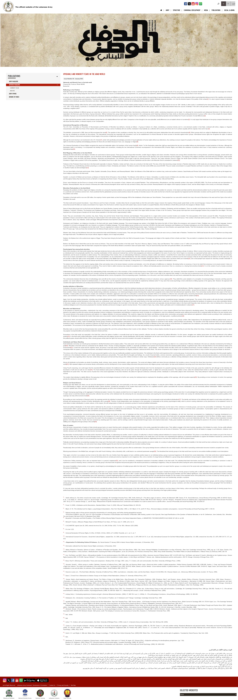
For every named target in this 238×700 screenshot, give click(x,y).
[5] (106, 132)
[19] (68, 336)
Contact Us (52, 685)
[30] (155, 451)
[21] (72, 347)
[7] (101, 140)
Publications (216, 10)
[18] (183, 316)
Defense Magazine (14, 85)
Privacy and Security (63, 685)
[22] (155, 357)
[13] (189, 258)
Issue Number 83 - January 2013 (73, 79)
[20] (67, 345)
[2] (205, 116)
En (223, 4)
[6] (189, 132)
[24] (91, 369)
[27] (180, 399)
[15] (171, 279)
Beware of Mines (14, 97)
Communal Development (192, 10)
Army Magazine (13, 81)
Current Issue (14, 88)
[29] (95, 421)
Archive (12, 91)
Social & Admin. (229, 10)
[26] (88, 395)
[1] (208, 99)
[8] (137, 141)
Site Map (73, 685)
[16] (197, 295)
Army (167, 10)
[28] (109, 401)
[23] (67, 364)
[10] (74, 149)
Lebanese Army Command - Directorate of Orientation (32, 685)
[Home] (8, 6)
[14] (202, 266)
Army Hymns (12, 94)
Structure (176, 10)
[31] (117, 460)
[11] (179, 160)
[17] (193, 305)
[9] (137, 145)
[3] (189, 119)
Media (206, 10)
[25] (196, 377)
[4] (209, 128)
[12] (87, 167)
